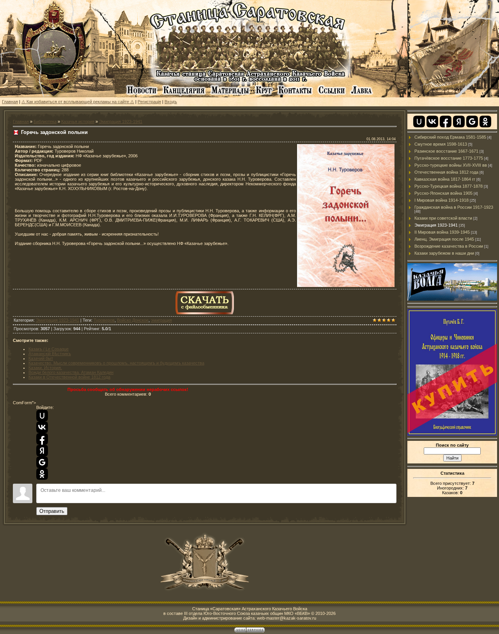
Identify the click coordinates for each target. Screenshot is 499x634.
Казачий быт (40, 358)
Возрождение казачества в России (448, 246)
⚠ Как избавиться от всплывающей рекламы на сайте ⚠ (77, 101)
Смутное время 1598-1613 (440, 144)
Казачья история (77, 121)
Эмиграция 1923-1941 (120, 121)
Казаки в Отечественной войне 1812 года (69, 377)
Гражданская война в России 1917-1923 (453, 207)
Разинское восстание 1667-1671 (446, 151)
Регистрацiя (149, 101)
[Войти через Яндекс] (42, 450)
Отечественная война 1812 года (446, 172)
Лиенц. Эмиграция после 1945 (444, 239)
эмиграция (161, 320)
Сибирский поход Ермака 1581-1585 (450, 137)
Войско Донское (133, 320)
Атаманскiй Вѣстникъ (49, 353)
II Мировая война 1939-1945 (442, 232)
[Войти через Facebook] (42, 439)
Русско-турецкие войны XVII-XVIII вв (450, 165)
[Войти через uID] (42, 415)
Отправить (51, 511)
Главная (10, 101)
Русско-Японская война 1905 (443, 193)
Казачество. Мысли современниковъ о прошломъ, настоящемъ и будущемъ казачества (116, 363)
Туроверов (104, 320)
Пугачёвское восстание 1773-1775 (448, 158)
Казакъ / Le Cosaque (48, 349)
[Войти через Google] (42, 462)
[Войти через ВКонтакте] (42, 427)
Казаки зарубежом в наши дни (444, 253)
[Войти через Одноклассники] (42, 474)
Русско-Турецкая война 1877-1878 (448, 186)
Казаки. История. (45, 367)
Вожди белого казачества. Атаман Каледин (70, 372)
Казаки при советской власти (443, 218)
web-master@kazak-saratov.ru (286, 618)
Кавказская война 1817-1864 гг (444, 179)
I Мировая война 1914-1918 (441, 200)
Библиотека (45, 121)
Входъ (171, 101)
